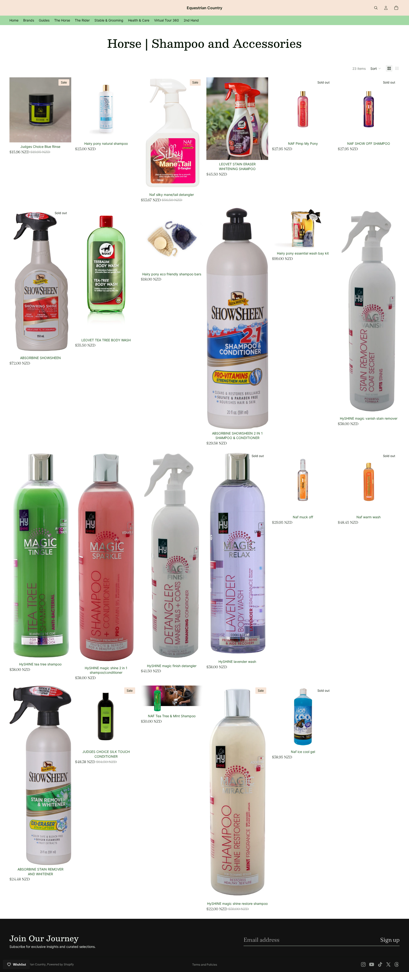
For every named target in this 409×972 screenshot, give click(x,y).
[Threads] (397, 964)
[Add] (64, 135)
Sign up (390, 939)
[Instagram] (363, 964)
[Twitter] (388, 964)
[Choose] (129, 132)
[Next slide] (195, 239)
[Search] (376, 8)
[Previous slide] (148, 239)
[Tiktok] (380, 964)
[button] (375, 68)
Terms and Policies (204, 964)
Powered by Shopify (60, 964)
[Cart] (396, 8)
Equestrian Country (33, 964)
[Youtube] (371, 964)
